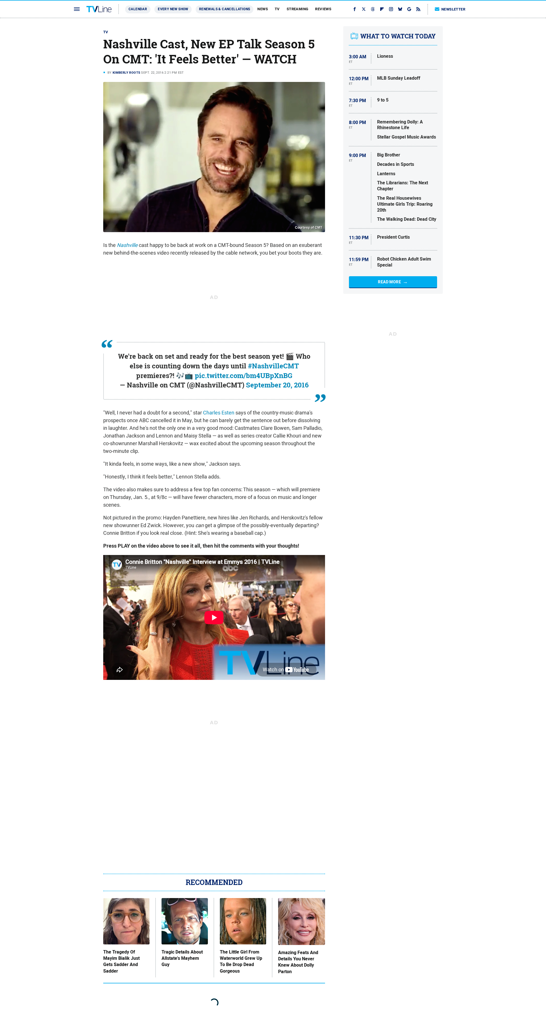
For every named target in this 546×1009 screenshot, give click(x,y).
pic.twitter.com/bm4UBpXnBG (243, 375)
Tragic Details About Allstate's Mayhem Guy (182, 958)
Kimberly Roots (126, 72)
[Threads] (372, 9)
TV (277, 9)
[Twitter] (363, 9)
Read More (389, 282)
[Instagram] (391, 9)
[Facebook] (354, 9)
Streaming (298, 9)
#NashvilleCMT (273, 365)
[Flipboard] (381, 9)
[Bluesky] (400, 9)
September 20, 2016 (277, 384)
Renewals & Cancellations (224, 9)
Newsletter (453, 9)
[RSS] (418, 9)
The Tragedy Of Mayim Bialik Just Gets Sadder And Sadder (121, 961)
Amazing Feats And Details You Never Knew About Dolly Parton (298, 962)
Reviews (323, 9)
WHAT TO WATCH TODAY (398, 36)
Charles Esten (218, 412)
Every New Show (173, 9)
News (262, 9)
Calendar (138, 9)
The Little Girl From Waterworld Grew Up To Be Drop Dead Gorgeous (241, 961)
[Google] (409, 9)
